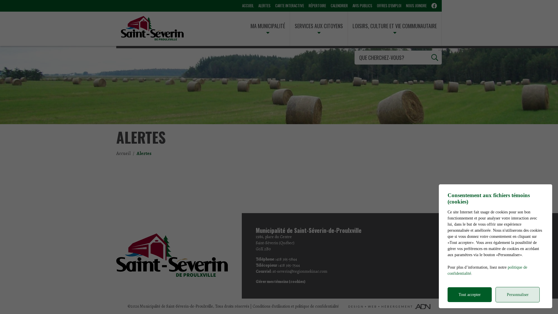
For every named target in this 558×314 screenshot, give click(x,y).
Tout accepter (470, 294)
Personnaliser (518, 294)
